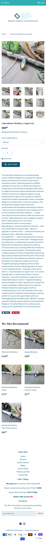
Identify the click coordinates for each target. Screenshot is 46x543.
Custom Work (23, 469)
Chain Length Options (9, 138)
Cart (42, 3)
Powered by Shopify (32, 530)
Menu (6, 3)
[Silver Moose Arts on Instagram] (24, 524)
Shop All (23, 459)
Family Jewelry (23, 463)
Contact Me (23, 475)
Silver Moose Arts (17, 530)
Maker (23, 466)
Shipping (5, 132)
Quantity (5, 148)
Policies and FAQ (23, 472)
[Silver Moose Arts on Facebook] (20, 524)
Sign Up (40, 513)
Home (4, 34)
